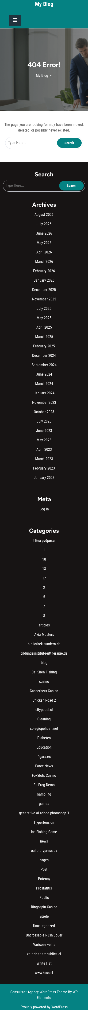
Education (44, 747)
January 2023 (44, 477)
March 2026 (44, 261)
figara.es (44, 756)
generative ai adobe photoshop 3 (44, 813)
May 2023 (44, 440)
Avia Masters (44, 634)
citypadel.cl (44, 709)
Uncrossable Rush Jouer (44, 935)
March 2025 (44, 336)
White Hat (44, 963)
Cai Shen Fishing (44, 672)
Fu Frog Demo (44, 785)
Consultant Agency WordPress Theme (39, 992)
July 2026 (44, 224)
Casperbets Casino (44, 691)
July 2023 (44, 421)
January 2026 (44, 280)
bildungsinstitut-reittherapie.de (44, 653)
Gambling (44, 794)
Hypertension (44, 822)
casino (44, 681)
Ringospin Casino (44, 907)
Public (44, 897)
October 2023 (44, 412)
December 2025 (44, 289)
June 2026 (44, 233)
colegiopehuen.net (44, 728)
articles (44, 625)
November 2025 (44, 299)
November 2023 (44, 402)
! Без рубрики (44, 540)
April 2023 (44, 449)
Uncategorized (44, 926)
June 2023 (44, 430)
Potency (44, 879)
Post (44, 869)
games (44, 803)
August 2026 (44, 214)
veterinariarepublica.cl (44, 954)
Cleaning (44, 719)
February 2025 (44, 346)
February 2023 (44, 468)
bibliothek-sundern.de (44, 644)
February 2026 (44, 271)
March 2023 (44, 459)
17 (44, 578)
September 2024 (44, 365)
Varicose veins (44, 944)
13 (44, 569)
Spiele (44, 916)
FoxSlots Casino (44, 775)
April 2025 (44, 327)
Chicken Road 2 (44, 700)
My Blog (44, 4)
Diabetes (44, 738)
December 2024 (44, 355)
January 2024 (44, 393)
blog (44, 662)
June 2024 (44, 374)
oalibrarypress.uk (44, 850)
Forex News (44, 766)
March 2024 (44, 383)
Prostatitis (44, 888)
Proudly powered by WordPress (44, 1007)
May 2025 (44, 318)
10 (44, 559)
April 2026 (44, 252)
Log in (44, 509)
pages (44, 860)
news (44, 841)
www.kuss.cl (44, 973)
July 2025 (44, 308)
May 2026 (44, 243)
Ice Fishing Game (44, 832)
